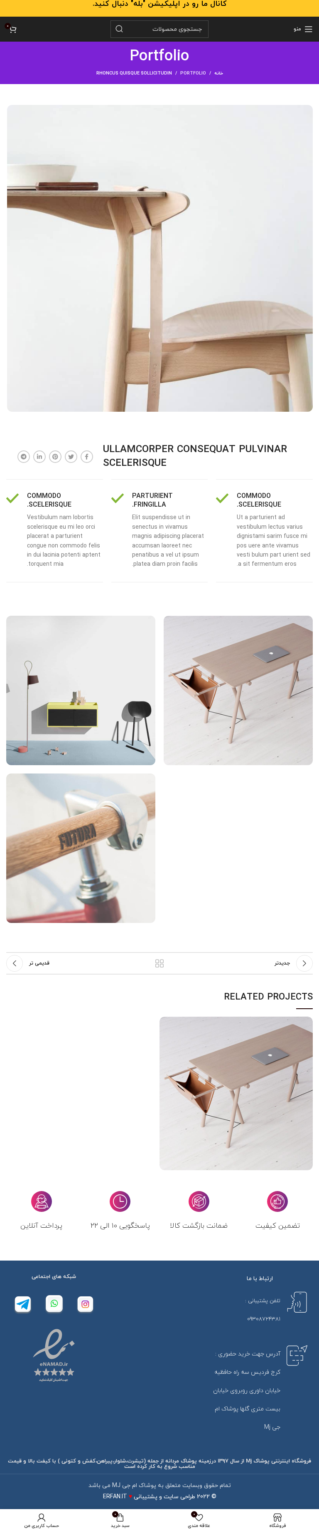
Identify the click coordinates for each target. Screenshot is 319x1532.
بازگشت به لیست (159, 963)
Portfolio (193, 73)
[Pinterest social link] (55, 456)
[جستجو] (119, 29)
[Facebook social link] (87, 456)
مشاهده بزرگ (166, 1023)
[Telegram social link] (23, 456)
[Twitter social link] (71, 456)
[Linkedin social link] (39, 456)
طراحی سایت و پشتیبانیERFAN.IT (149, 1497)
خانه (218, 73)
